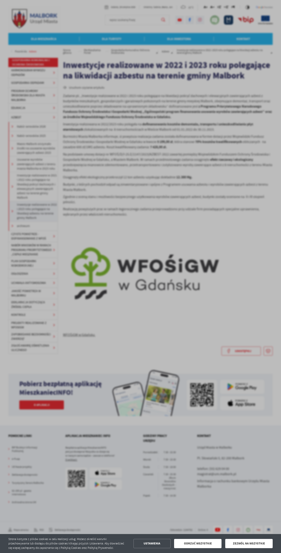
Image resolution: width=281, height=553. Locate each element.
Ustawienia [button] (152, 543)
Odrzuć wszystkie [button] (198, 543)
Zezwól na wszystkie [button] (249, 543)
